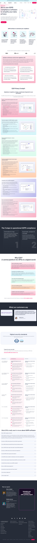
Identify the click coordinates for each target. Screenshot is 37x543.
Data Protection (11, 539)
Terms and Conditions (21, 539)
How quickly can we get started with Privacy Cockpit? (9, 469)
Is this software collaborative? (5, 472)
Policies (2, 524)
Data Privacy (5, 2)
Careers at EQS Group (31, 522)
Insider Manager (3, 530)
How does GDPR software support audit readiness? (8, 453)
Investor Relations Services (14, 522)
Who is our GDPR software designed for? (7, 466)
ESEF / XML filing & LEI (14, 521)
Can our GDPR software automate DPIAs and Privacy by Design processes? (12, 444)
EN (30, 2)
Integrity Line (3, 523)
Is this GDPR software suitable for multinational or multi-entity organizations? (12, 456)
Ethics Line (25, 539)
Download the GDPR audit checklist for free (11, 352)
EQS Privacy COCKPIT (4, 531)
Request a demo (4, 22)
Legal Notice (8, 539)
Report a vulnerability (31, 525)
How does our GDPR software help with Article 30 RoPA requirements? (11, 441)
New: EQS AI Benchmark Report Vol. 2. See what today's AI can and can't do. (18, 0)
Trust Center (14, 539)
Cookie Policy (17, 539)
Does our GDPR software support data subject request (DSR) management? (12, 447)
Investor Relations (15, 2)
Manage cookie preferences (28, 539)
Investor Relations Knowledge (23, 522)
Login (28, 2)
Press (29, 532)
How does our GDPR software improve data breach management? (10, 450)
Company (21, 2)
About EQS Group (31, 521)
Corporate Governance (32, 529)
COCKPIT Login (33, 539)
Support (25, 2)
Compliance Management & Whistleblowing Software (4, 521)
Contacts (30, 535)
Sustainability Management (10, 2)
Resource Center (21, 521)
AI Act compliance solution (28, 298)
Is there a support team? (5, 475)
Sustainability (3, 527)
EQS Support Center (3, 533)
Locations (30, 528)
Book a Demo (34, 2)
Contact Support (31, 536)
